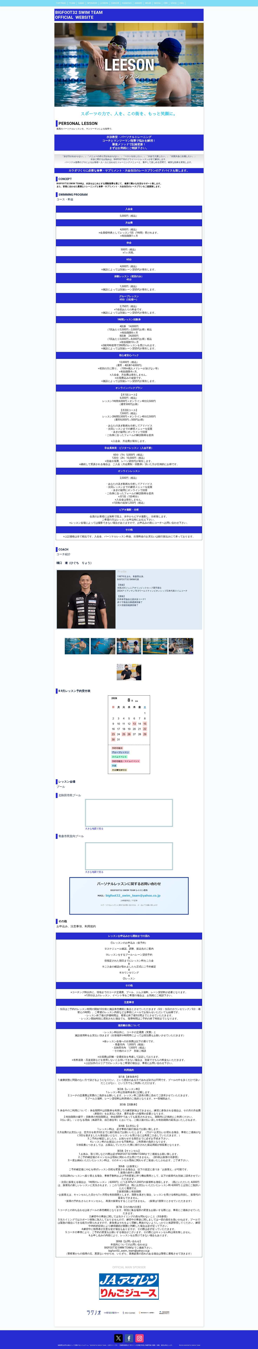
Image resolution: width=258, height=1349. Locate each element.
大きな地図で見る (94, 828)
